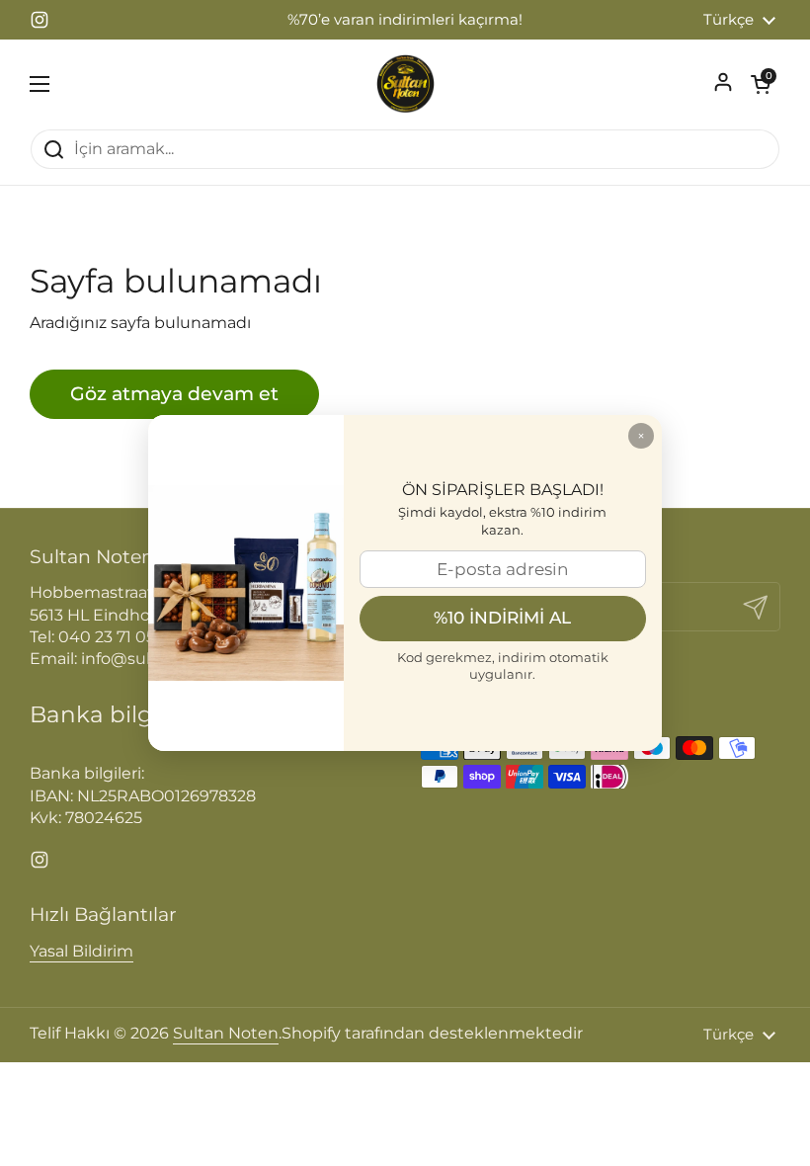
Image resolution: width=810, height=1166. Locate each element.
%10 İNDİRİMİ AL (502, 617)
